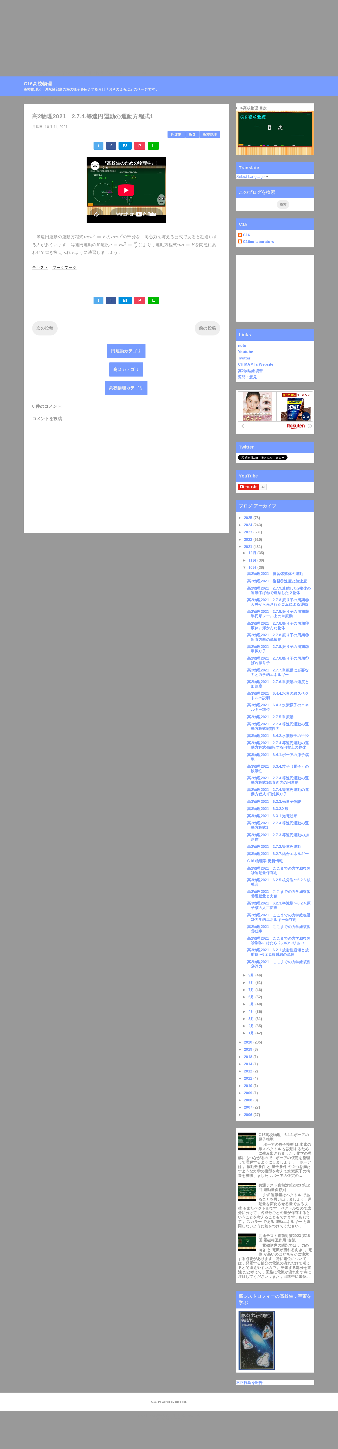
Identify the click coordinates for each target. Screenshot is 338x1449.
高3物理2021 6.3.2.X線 (268, 809)
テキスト (40, 267)
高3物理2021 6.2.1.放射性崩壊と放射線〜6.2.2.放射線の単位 (278, 952)
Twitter (244, 358)
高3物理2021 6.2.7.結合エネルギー (278, 854)
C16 (246, 235)
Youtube (245, 352)
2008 (248, 1100)
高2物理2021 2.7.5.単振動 (270, 717)
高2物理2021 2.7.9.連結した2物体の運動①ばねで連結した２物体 (279, 590)
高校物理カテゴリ (126, 387)
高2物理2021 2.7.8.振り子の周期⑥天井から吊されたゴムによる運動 (278, 602)
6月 (251, 997)
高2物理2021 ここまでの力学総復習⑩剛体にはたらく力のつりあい (279, 940)
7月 (251, 990)
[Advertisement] (148, 34)
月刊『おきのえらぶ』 (104, 72)
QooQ (178, 1419)
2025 (248, 518)
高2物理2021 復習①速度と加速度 (277, 581)
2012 (248, 1071)
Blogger (180, 1401)
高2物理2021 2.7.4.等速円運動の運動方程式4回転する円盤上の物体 (278, 745)
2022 (248, 539)
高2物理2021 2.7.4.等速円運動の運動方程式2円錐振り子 (278, 791)
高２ (192, 134)
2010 (248, 1086)
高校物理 (210, 134)
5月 (251, 1004)
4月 (251, 1011)
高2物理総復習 (250, 371)
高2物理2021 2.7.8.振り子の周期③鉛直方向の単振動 (278, 637)
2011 (248, 1078)
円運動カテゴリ (126, 351)
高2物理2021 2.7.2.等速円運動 (274, 846)
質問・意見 (247, 377)
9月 (251, 975)
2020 (248, 1042)
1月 (251, 1033)
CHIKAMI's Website (255, 364)
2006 (248, 1115)
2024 (248, 525)
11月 (252, 560)
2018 (248, 1057)
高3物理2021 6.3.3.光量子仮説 (274, 801)
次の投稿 (44, 328)
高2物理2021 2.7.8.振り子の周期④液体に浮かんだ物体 (278, 625)
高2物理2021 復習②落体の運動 (275, 573)
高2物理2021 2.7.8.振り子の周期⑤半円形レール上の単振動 (278, 613)
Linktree (138, 72)
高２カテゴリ (126, 369)
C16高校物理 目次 (251, 108)
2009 (248, 1093)
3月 (251, 1019)
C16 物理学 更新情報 (265, 861)
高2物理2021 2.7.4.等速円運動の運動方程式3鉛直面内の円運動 (278, 780)
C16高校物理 (36, 72)
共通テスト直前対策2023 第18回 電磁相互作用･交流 (284, 1238)
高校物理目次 (65, 72)
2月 (251, 1026)
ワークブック (64, 267)
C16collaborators (258, 241)
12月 (252, 553)
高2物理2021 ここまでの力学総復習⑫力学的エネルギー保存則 (279, 917)
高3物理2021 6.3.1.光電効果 (272, 816)
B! (125, 145)
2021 (248, 547)
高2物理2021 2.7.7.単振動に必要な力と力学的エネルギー (278, 672)
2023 (248, 532)
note (242, 345)
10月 (252, 567)
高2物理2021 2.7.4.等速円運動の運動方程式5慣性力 (278, 726)
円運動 (176, 134)
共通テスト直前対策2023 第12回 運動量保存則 (284, 1187)
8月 (251, 982)
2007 (248, 1107)
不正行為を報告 (249, 1382)
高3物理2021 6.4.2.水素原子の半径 (278, 736)
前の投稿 (207, 328)
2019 (248, 1049)
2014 (248, 1064)
